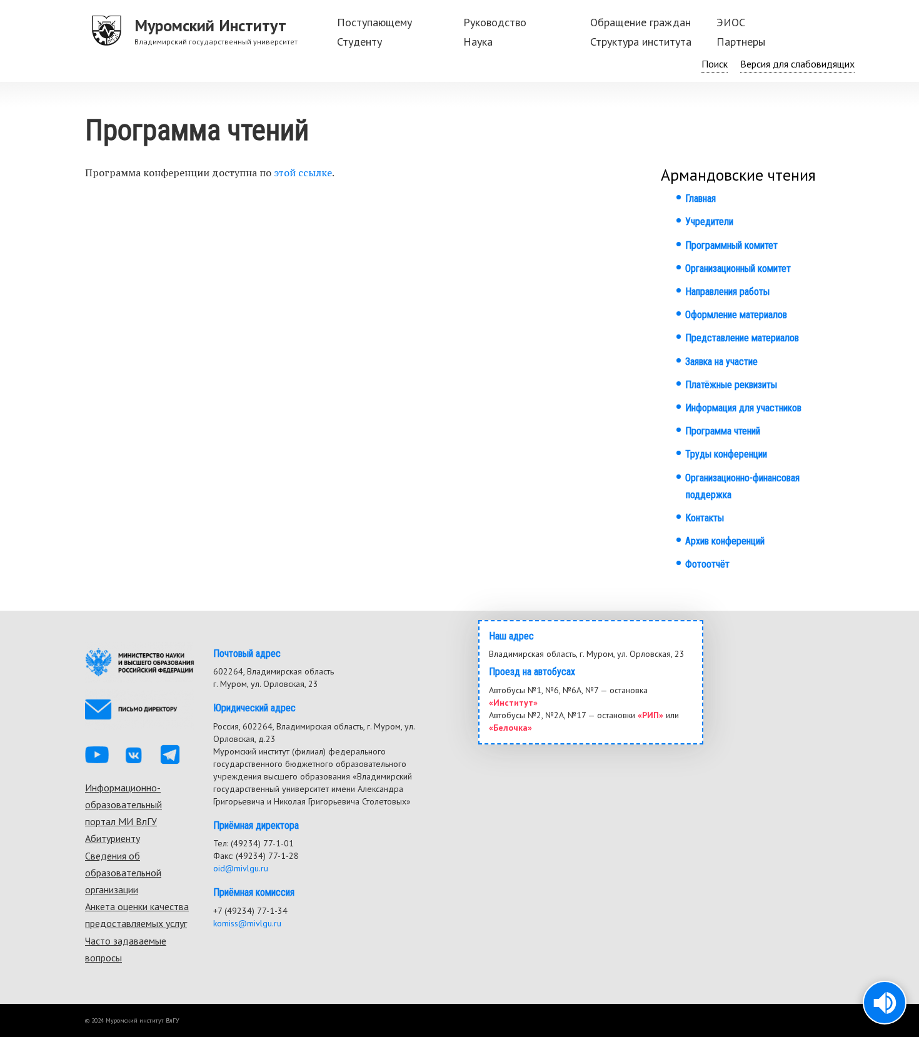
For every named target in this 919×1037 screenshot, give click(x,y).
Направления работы (727, 292)
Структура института (640, 41)
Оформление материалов (736, 315)
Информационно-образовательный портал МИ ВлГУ (123, 804)
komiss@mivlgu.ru (247, 923)
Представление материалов (742, 338)
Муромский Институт (210, 25)
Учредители (709, 222)
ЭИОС (730, 22)
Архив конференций (725, 541)
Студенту (359, 41)
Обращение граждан (640, 22)
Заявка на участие (721, 362)
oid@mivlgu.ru (240, 868)
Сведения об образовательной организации (123, 872)
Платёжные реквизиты (731, 385)
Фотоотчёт (707, 564)
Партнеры (740, 41)
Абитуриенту (112, 838)
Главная (700, 198)
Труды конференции (726, 454)
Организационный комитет (738, 268)
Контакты (704, 518)
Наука (478, 41)
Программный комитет (731, 245)
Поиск (714, 64)
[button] (884, 1002)
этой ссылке (303, 172)
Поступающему (374, 22)
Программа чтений (722, 431)
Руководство (494, 22)
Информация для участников (743, 408)
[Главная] (107, 31)
